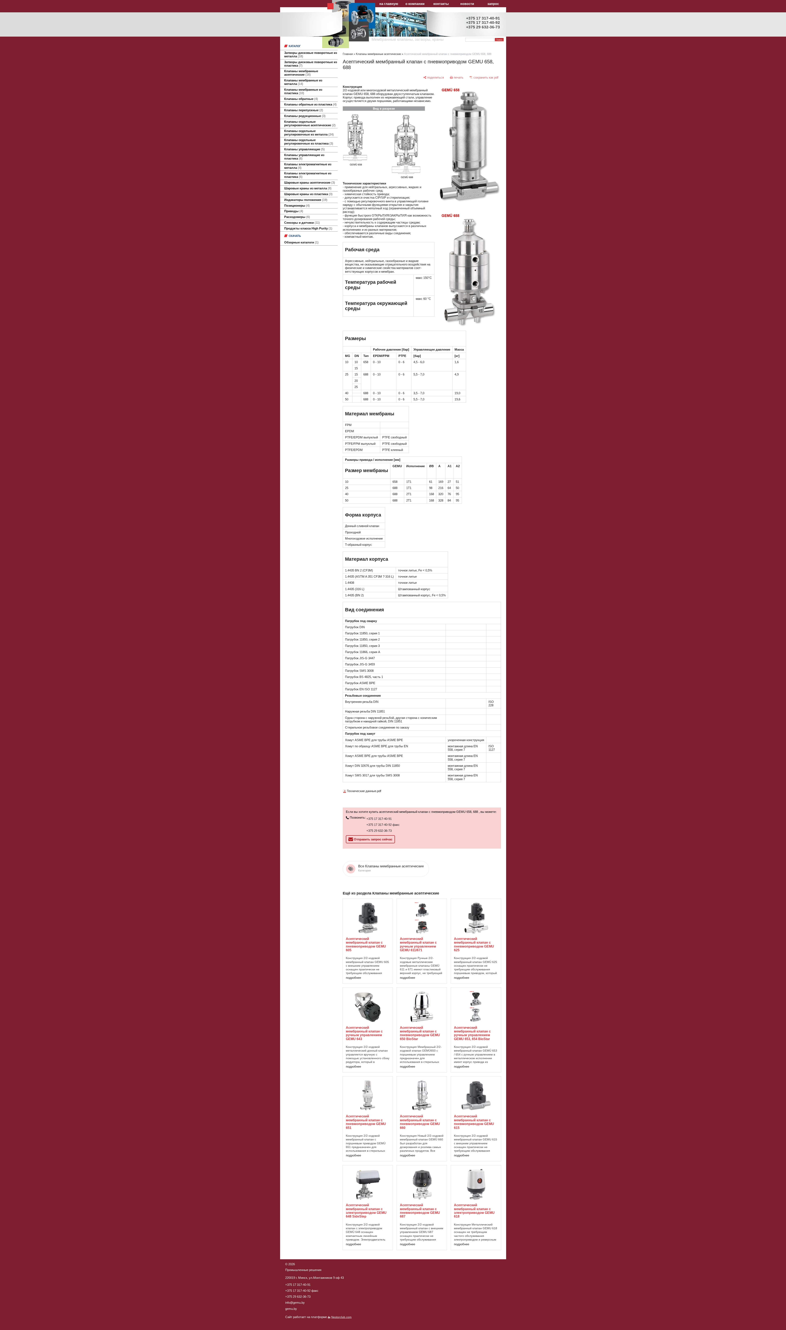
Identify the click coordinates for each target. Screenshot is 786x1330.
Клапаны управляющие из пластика (304, 156)
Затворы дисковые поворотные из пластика (310, 63)
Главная (348, 54)
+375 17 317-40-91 (379, 818)
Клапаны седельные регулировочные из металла (308, 132)
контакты (441, 4)
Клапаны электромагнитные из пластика (307, 175)
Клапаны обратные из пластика (310, 104)
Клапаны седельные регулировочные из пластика (308, 141)
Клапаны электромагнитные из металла (307, 166)
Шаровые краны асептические (309, 182)
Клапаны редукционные (304, 116)
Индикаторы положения (305, 200)
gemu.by (291, 1308)
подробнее (353, 977)
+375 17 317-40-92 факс (383, 824)
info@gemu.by (295, 1302)
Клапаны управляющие (304, 149)
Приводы (293, 211)
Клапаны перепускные (303, 110)
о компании (415, 4)
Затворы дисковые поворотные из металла (310, 54)
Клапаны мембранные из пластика (303, 91)
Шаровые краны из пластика (307, 194)
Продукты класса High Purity (307, 228)
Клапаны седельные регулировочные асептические (309, 123)
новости (467, 4)
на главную (388, 4)
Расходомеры (296, 217)
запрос (493, 4)
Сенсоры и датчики (301, 222)
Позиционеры (296, 205)
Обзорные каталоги (300, 242)
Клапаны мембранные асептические (301, 73)
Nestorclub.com (341, 1317)
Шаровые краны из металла (307, 188)
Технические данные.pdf (364, 791)
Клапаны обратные (300, 99)
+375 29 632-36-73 (379, 830)
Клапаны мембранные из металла (303, 82)
